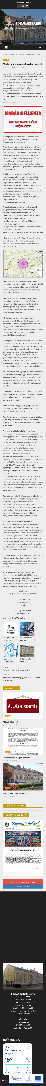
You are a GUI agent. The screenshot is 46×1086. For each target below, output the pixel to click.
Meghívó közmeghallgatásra (23, 776)
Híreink (6, 59)
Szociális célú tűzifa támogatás (16, 668)
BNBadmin (6, 68)
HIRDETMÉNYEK (23, 886)
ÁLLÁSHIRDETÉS (23, 705)
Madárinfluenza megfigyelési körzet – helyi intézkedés (21, 677)
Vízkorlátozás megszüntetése (23, 741)
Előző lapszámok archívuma (23, 882)
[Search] (40, 47)
